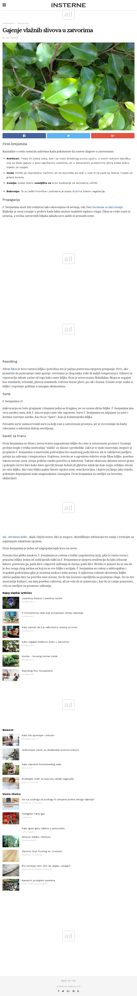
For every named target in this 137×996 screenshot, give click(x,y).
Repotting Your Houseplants (37, 670)
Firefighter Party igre (33, 813)
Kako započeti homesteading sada (41, 764)
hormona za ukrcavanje (107, 207)
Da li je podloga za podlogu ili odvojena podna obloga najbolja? (58, 799)
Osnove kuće (23, 23)
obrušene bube (17, 537)
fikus (14, 369)
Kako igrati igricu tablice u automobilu (43, 828)
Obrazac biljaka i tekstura (36, 837)
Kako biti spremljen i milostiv (38, 735)
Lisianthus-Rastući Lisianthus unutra (42, 598)
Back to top (68, 981)
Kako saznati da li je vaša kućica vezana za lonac (50, 627)
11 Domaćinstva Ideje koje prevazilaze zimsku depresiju (52, 613)
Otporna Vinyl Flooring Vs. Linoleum (42, 851)
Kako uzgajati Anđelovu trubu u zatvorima (45, 641)
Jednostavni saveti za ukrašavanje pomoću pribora (50, 750)
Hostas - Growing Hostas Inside (40, 656)
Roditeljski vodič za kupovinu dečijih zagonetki (48, 778)
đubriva (77, 191)
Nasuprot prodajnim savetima (38, 880)
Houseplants (8, 23)
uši (4, 537)
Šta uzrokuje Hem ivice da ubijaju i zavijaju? (46, 865)
